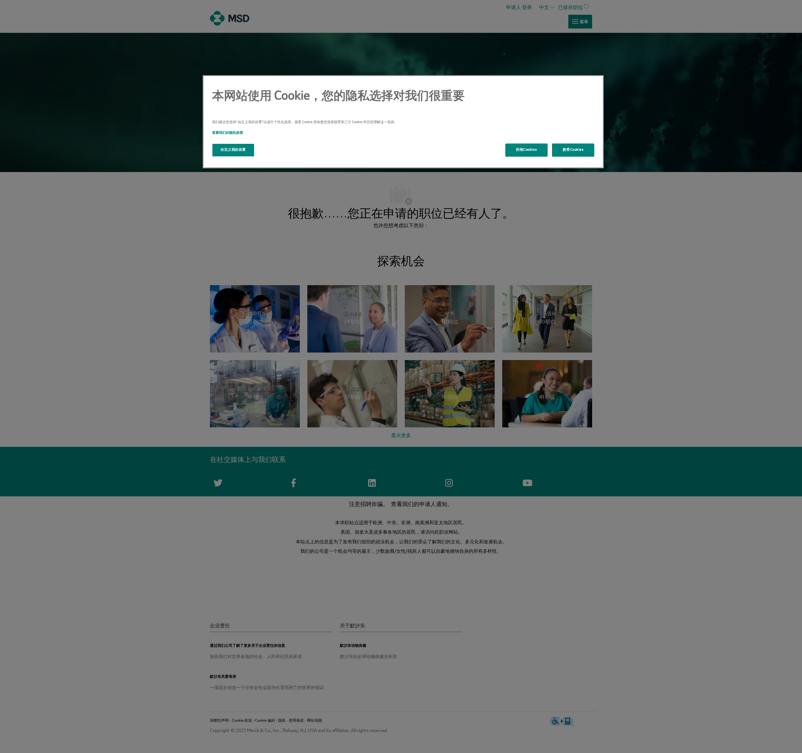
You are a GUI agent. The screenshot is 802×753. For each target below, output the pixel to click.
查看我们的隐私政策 (227, 133)
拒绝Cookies (526, 150)
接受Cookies (573, 150)
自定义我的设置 (233, 150)
